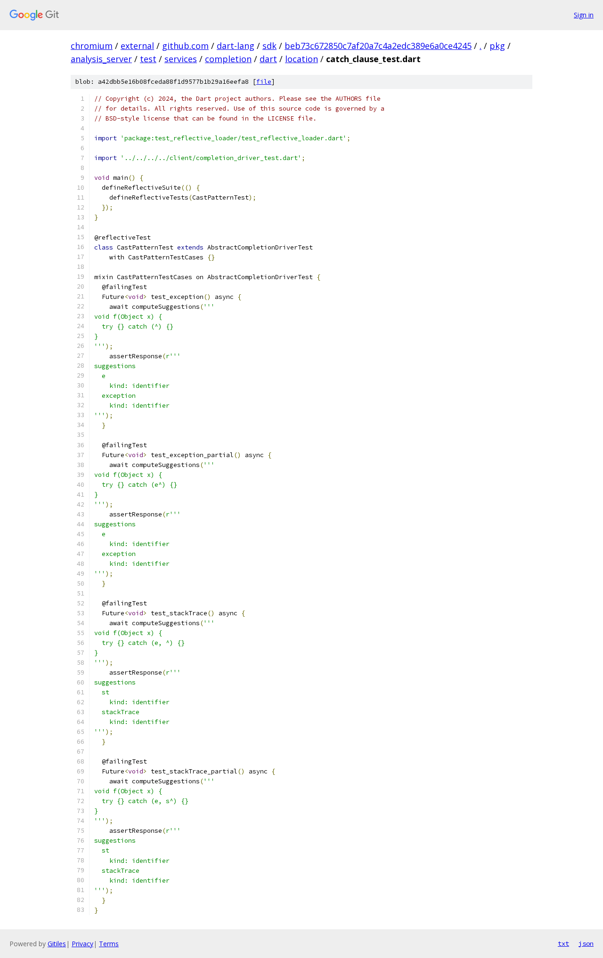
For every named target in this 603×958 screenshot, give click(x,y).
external (137, 45)
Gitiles (57, 943)
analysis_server (101, 58)
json (586, 943)
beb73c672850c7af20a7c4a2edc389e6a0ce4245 (378, 45)
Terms (109, 943)
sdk (269, 45)
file (263, 82)
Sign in (584, 14)
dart (268, 58)
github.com (185, 45)
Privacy (82, 943)
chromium (92, 45)
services (180, 58)
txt (563, 943)
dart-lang (235, 45)
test (148, 58)
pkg (497, 45)
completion (228, 58)
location (301, 58)
